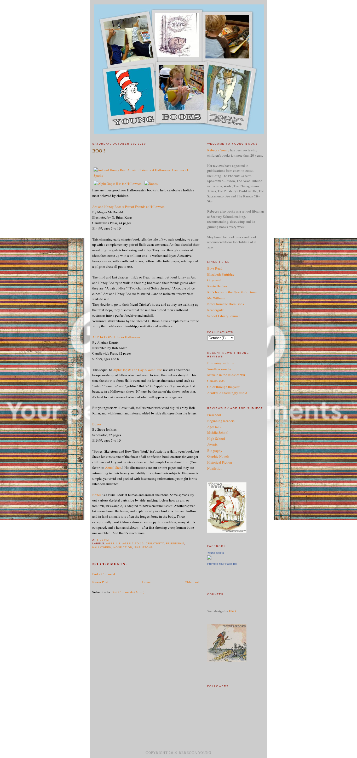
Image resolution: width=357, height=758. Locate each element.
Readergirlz (215, 309)
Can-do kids (215, 380)
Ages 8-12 (214, 426)
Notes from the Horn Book (225, 303)
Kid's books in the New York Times (232, 292)
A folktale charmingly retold (227, 392)
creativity (155, 543)
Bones (96, 424)
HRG (232, 611)
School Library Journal (223, 316)
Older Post (192, 582)
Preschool (214, 414)
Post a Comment (103, 574)
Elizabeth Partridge (220, 274)
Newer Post (100, 582)
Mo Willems (216, 298)
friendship (175, 543)
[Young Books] (209, 558)
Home (146, 582)
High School (216, 438)
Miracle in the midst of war (226, 374)
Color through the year (223, 386)
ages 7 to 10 (133, 543)
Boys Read (214, 268)
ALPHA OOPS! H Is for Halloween (116, 337)
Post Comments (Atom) (128, 592)
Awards (212, 444)
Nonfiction (214, 468)
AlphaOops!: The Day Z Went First (137, 369)
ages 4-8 (113, 543)
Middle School (217, 432)
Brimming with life (220, 363)
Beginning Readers (220, 420)
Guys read (214, 280)
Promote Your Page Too (222, 563)
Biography (214, 450)
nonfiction (122, 547)
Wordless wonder (219, 369)
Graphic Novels (218, 456)
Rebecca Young (218, 150)
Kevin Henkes (217, 286)
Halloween (101, 547)
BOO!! (98, 150)
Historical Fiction (219, 462)
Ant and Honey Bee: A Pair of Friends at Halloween (128, 206)
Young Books (215, 552)
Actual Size (113, 467)
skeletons (143, 547)
